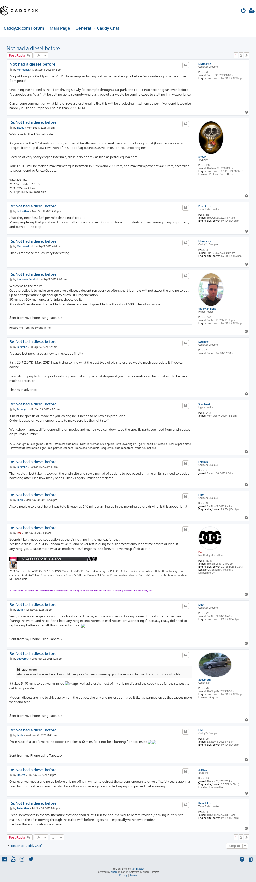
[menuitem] (243, 11)
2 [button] (241, 55)
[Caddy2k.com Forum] (19, 10)
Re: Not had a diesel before (33, 122)
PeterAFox (204, 206)
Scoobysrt (204, 404)
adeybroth (204, 679)
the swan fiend (207, 308)
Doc (200, 552)
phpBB (114, 871)
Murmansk (204, 63)
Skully (202, 156)
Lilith (201, 494)
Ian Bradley (138, 868)
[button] (246, 55)
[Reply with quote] (185, 65)
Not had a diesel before (33, 48)
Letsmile (203, 341)
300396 (202, 769)
